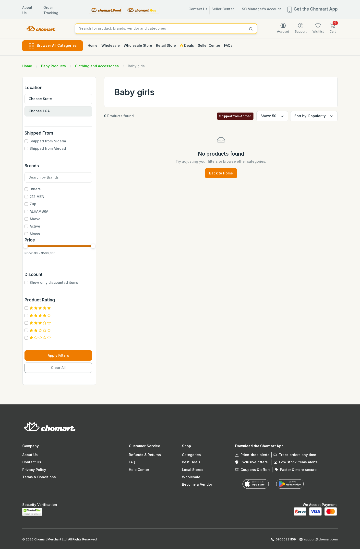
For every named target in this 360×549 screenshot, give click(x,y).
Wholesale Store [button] (138, 45)
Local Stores (192, 470)
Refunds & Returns (145, 455)
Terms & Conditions (39, 477)
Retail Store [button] (166, 45)
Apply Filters (58, 355)
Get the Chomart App (315, 8)
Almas (35, 234)
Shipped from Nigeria (48, 141)
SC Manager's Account (261, 9)
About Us (30, 455)
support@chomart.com (321, 539)
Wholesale (191, 477)
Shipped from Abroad (48, 148)
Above (35, 219)
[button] (333, 28)
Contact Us (198, 9)
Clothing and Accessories (97, 66)
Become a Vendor (197, 484)
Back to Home (221, 173)
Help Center (139, 470)
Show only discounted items (54, 282)
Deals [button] (188, 45)
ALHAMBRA (39, 211)
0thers (35, 189)
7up (33, 204)
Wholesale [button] (110, 45)
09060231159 (286, 539)
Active (35, 226)
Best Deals (191, 462)
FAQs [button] (228, 45)
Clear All (58, 368)
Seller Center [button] (209, 45)
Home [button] (92, 45)
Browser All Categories (57, 45)
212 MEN (37, 196)
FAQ (132, 462)
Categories (191, 455)
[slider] (25, 246)
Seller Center (223, 9)
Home (27, 66)
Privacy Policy (34, 470)
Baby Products (53, 66)
